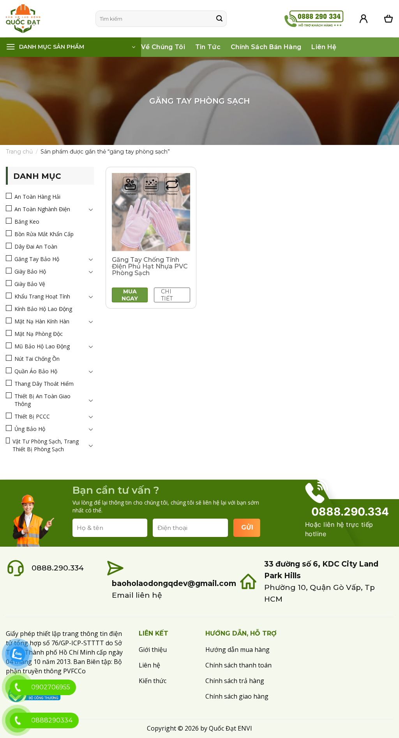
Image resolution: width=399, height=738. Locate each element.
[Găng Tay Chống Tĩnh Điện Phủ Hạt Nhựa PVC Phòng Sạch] (151, 212)
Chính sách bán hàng (266, 47)
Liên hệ (323, 47)
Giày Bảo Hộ (30, 271)
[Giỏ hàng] (388, 18)
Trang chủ (19, 151)
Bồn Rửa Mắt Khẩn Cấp (44, 234)
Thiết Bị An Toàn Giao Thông (42, 400)
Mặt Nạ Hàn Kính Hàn (41, 321)
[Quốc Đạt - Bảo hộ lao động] (45, 18)
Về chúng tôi (163, 47)
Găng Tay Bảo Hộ (36, 259)
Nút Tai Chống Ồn (37, 358)
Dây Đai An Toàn (35, 246)
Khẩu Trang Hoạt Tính (42, 296)
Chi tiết (167, 295)
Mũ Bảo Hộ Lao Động (42, 346)
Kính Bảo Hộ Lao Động (43, 309)
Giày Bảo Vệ (29, 284)
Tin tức (208, 47)
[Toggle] (91, 209)
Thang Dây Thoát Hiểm (44, 383)
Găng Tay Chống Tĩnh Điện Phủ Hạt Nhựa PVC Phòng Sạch (150, 266)
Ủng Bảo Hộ (29, 429)
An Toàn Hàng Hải (37, 196)
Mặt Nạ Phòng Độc (38, 333)
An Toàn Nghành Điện (42, 209)
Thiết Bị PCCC (32, 416)
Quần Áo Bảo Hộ (35, 371)
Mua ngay (130, 295)
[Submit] (219, 18)
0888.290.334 (58, 567)
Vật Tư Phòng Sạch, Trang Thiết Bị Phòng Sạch (45, 445)
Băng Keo (26, 221)
